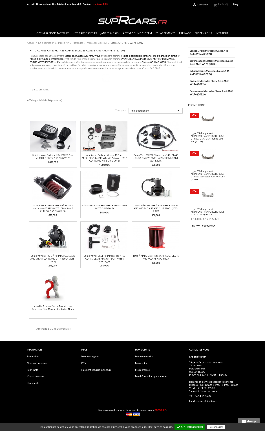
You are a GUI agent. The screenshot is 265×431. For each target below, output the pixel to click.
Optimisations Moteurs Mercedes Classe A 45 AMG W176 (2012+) (211, 62)
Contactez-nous (35, 376)
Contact (87, 4)
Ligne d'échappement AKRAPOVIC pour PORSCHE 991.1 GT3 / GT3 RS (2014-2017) (207, 212)
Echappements (165, 33)
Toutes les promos (203, 226)
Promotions (33, 356)
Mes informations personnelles (151, 376)
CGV (83, 363)
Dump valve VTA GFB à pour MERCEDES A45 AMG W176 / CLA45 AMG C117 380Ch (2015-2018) (156, 208)
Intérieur (222, 33)
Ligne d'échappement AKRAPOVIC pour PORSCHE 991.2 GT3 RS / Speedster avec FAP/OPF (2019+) (208, 175)
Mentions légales (90, 356)
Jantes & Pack (110, 33)
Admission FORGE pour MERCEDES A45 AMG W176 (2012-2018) (104, 207)
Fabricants (32, 369)
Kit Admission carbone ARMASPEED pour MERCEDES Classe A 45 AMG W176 (53, 156)
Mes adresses (142, 369)
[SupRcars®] (132, 19)
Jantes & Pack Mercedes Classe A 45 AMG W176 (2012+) (209, 52)
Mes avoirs (141, 363)
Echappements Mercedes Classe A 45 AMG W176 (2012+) (209, 72)
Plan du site (33, 383)
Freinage (185, 33)
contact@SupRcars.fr (207, 401)
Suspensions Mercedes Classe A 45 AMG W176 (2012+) (211, 93)
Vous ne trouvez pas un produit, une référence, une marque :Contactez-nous (53, 307)
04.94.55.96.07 (203, 396)
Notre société (43, 4)
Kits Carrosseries (85, 33)
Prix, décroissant (155, 110)
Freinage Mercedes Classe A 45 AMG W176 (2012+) (209, 83)
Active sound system (137, 33)
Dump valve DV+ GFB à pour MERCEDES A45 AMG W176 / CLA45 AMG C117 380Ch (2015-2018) (52, 258)
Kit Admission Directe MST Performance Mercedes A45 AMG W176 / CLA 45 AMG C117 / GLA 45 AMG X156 (53, 208)
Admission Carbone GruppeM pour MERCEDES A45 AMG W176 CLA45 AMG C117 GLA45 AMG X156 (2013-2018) (104, 158)
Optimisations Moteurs (52, 33)
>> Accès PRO (100, 4)
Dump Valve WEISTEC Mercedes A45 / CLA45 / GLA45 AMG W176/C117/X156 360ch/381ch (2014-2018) (156, 158)
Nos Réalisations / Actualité (66, 4)
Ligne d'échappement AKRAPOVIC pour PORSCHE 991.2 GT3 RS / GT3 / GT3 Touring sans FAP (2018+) (207, 137)
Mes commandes (144, 356)
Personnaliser (216, 426)
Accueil (30, 4)
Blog (235, 4)
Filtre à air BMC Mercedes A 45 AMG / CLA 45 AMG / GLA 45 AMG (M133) (156, 257)
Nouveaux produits (37, 363)
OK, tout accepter (189, 427)
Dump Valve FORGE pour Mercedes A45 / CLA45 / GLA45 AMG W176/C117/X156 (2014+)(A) (104, 258)
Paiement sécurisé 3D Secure (96, 369)
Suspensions (203, 33)
